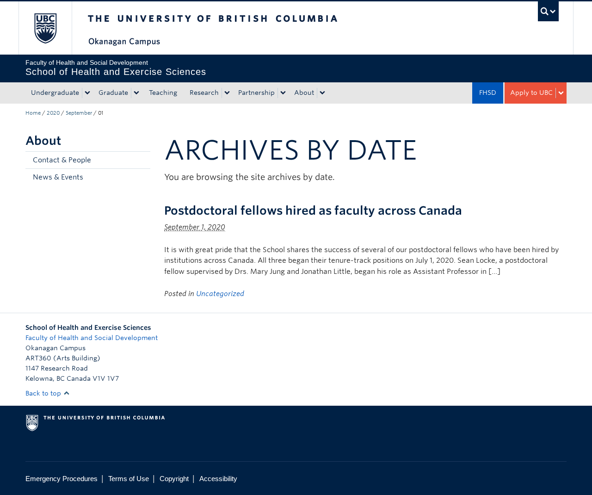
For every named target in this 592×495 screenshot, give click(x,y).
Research (204, 92)
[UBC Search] (548, 11)
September (79, 113)
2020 (53, 113)
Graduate (113, 92)
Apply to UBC (531, 92)
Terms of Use (128, 479)
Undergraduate (55, 92)
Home (33, 113)
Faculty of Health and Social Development (91, 337)
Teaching (163, 92)
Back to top (44, 393)
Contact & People (62, 160)
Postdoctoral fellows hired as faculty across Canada (313, 210)
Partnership (256, 92)
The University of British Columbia (45, 28)
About (304, 92)
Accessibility (218, 479)
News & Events (58, 177)
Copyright (174, 479)
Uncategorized (220, 294)
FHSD (487, 92)
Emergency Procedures (61, 479)
